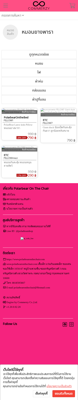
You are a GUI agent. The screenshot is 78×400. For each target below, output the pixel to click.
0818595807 (18, 282)
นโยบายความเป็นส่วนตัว (59, 386)
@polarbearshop (24, 231)
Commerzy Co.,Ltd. (28, 302)
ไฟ (39, 72)
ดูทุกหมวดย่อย (39, 54)
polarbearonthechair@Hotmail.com (32, 287)
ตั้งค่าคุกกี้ (41, 393)
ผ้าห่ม (39, 81)
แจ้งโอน (10, 194)
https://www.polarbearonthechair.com (25, 259)
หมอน (39, 63)
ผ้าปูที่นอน (39, 99)
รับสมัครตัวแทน (14, 204)
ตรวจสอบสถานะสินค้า (18, 199)
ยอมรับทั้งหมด (64, 393)
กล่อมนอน (39, 90)
